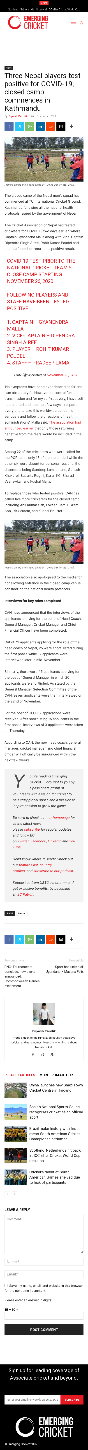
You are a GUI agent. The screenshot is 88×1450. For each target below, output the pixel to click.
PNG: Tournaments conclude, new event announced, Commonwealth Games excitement (22, 976)
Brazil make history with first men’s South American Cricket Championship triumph (54, 1133)
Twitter (23, 841)
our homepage (58, 817)
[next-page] (14, 1194)
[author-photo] (44, 1025)
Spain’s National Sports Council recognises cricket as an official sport (56, 1112)
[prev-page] (7, 1194)
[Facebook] (9, 126)
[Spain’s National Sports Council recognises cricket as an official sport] (16, 1112)
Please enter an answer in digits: (28, 1300)
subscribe (32, 829)
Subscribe (72, 1399)
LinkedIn (54, 841)
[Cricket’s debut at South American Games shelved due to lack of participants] (16, 1177)
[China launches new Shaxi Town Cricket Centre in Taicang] (16, 1090)
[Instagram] (44, 1054)
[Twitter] (19, 126)
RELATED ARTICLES (20, 1075)
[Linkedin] (40, 126)
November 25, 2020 (62, 375)
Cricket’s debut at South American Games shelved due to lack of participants (54, 1177)
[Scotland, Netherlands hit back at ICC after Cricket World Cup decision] (16, 1155)
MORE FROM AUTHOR (56, 1075)
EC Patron (25, 894)
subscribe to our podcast (53, 871)
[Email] (60, 126)
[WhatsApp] (29, 126)
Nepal (21, 913)
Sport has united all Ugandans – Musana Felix (64, 969)
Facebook (38, 841)
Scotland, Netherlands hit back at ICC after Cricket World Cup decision (55, 1155)
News (9, 67)
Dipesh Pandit (18, 116)
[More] (71, 126)
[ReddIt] (50, 126)
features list (28, 865)
